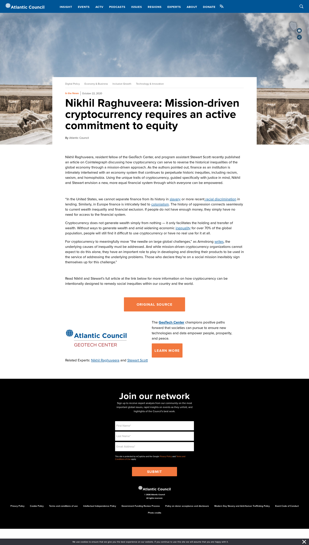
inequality (183, 227)
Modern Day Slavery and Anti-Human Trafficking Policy (242, 506)
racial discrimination (220, 198)
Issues (136, 7)
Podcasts (117, 7)
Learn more (167, 350)
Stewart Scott (137, 360)
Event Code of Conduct (287, 506)
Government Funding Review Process (141, 506)
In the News (72, 93)
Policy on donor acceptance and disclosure (187, 506)
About (192, 7)
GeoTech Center (171, 322)
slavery (175, 198)
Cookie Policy (37, 506)
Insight (66, 7)
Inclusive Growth (121, 83)
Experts (174, 7)
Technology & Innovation (150, 83)
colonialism (160, 204)
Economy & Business (96, 83)
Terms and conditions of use (63, 506)
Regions (154, 7)
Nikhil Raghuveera (105, 360)
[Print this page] (299, 30)
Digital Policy (72, 83)
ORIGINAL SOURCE (155, 304)
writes (219, 241)
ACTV (99, 7)
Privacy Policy (166, 456)
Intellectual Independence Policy (99, 506)
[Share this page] (299, 37)
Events (84, 7)
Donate (209, 7)
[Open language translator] (222, 6)
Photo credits (154, 512)
